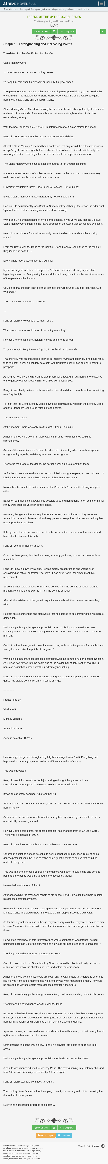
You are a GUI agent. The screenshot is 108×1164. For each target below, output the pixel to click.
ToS (88, 1145)
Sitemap (95, 1145)
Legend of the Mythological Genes (54, 16)
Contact (81, 1145)
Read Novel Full (21, 3)
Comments (65, 1135)
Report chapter (47, 1135)
